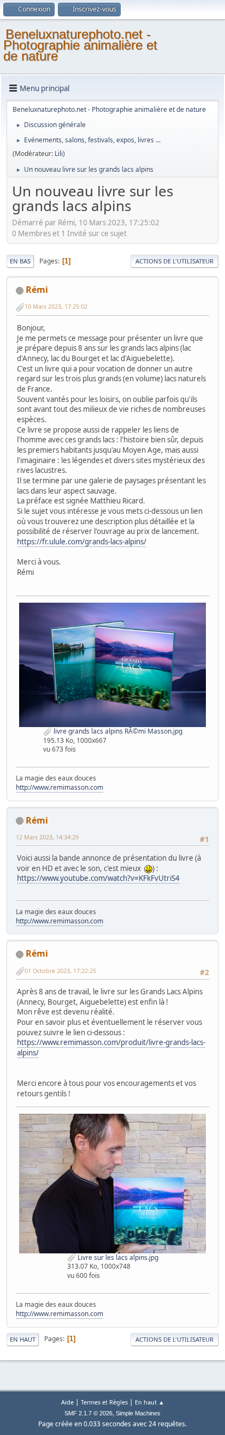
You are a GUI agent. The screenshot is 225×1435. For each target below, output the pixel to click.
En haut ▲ (149, 1402)
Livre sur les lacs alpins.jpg (117, 1257)
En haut (22, 1339)
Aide (67, 1402)
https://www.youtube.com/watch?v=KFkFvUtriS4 (98, 878)
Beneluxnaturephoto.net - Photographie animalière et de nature (80, 45)
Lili (59, 153)
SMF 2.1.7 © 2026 (88, 1413)
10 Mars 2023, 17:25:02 (56, 306)
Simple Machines (138, 1413)
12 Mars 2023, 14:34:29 (47, 837)
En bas (20, 261)
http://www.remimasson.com (59, 787)
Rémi (37, 290)
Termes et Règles (104, 1402)
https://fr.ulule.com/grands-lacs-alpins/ (81, 542)
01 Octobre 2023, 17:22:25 (60, 970)
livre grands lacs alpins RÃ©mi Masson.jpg (117, 731)
